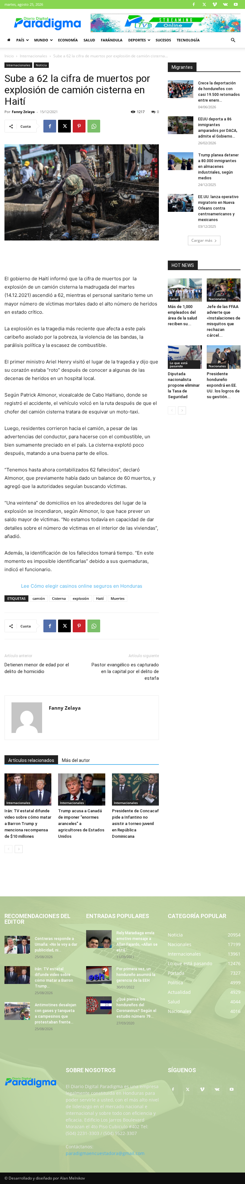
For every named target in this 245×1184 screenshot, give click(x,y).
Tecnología (188, 40)
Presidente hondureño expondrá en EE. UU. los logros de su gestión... (223, 385)
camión (39, 598)
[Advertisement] (81, 258)
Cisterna (59, 598)
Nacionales (217, 299)
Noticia (41, 65)
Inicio (9, 56)
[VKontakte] (225, 4)
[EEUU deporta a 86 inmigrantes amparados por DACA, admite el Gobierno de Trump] (180, 125)
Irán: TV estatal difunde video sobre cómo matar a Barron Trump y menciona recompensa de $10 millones (27, 823)
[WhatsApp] (93, 126)
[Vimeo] (214, 4)
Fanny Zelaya (23, 111)
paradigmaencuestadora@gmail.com (105, 1153)
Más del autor (76, 760)
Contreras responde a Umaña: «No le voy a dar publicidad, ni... (56, 944)
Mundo (41, 40)
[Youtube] (236, 4)
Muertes (117, 598)
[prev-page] (8, 849)
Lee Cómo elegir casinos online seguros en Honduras (81, 586)
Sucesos (163, 40)
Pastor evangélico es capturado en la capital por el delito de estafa (125, 671)
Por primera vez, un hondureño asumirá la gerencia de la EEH (135, 975)
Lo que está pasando (179, 364)
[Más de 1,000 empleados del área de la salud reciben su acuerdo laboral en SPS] (185, 290)
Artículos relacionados (31, 760)
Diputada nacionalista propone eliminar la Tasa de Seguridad (184, 385)
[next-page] (19, 849)
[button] (233, 40)
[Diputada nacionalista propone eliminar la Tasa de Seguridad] (185, 357)
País (20, 40)
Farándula (111, 40)
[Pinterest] (79, 126)
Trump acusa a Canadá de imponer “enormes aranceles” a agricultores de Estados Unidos (81, 823)
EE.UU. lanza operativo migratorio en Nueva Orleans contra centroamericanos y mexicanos (218, 208)
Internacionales (33, 56)
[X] (204, 4)
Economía (68, 40)
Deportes (137, 40)
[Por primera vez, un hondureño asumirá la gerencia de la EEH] (99, 975)
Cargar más (201, 240)
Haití (100, 598)
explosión (81, 598)
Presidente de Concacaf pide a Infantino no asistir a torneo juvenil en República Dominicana (135, 823)
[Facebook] (193, 4)
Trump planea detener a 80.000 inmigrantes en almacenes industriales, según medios (218, 166)
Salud (89, 40)
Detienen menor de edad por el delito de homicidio (36, 668)
